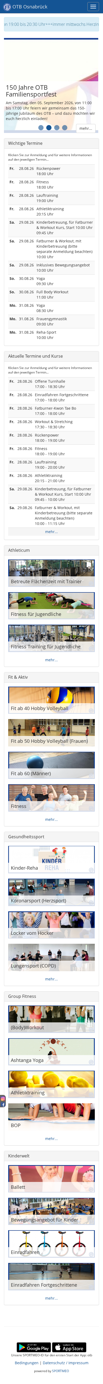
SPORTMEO (60, 1371)
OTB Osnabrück (29, 6)
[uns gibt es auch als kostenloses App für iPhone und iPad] (69, 1346)
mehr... (86, 128)
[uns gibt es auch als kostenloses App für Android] (34, 1346)
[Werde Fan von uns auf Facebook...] (3, 1103)
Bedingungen (27, 1362)
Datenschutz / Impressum (65, 1362)
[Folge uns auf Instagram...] (3, 1098)
